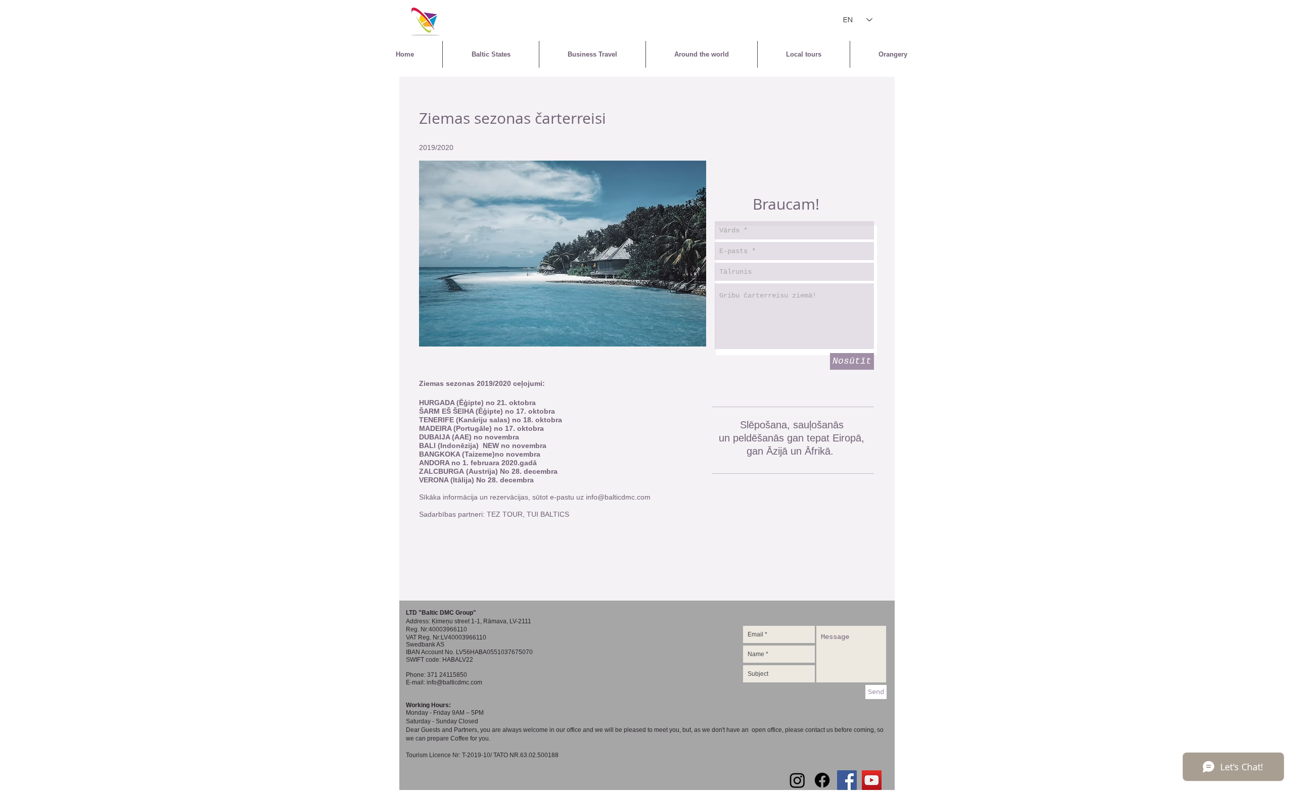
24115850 (453, 674)
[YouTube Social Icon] (872, 780)
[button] (562, 254)
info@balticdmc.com (618, 497)
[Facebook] (822, 780)
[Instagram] (797, 780)
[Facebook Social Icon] (847, 780)
